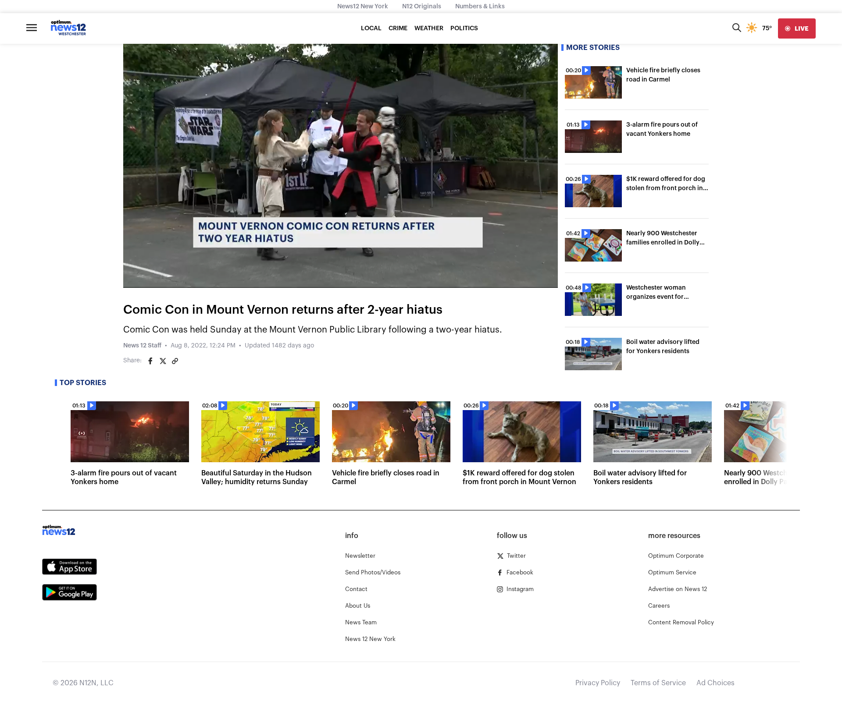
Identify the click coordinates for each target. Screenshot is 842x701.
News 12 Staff (142, 346)
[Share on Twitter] (162, 361)
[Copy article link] (174, 361)
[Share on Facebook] (150, 361)
